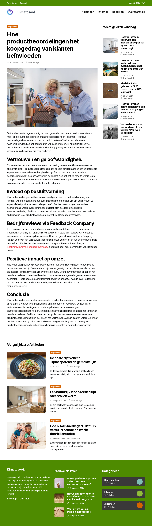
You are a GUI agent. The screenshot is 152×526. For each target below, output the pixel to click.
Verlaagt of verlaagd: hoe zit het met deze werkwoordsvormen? (81, 481)
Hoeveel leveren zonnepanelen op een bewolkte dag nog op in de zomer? (133, 108)
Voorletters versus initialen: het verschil (79, 510)
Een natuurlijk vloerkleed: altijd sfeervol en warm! (73, 394)
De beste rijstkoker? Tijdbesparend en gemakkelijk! (73, 360)
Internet (103, 11)
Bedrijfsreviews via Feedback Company (27, 247)
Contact (23, 3)
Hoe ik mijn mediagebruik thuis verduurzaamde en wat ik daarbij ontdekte (73, 430)
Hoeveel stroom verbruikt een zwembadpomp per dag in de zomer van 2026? (132, 66)
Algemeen (88, 11)
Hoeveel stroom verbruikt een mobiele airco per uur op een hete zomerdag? (132, 42)
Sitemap (12, 498)
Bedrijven (118, 11)
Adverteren (12, 3)
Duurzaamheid (136, 11)
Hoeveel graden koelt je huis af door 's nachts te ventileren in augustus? (81, 496)
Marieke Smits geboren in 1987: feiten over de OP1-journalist (131, 87)
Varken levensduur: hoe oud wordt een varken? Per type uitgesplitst (132, 128)
